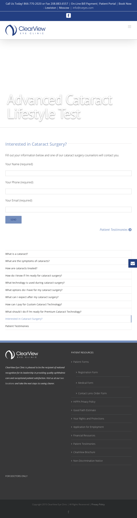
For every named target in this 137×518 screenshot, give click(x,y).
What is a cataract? (16, 254)
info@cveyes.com (83, 7)
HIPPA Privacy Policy (84, 401)
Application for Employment (88, 427)
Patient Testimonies (84, 443)
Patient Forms (81, 361)
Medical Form (85, 382)
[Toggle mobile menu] (130, 26)
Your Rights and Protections (88, 418)
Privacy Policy (98, 504)
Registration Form (88, 372)
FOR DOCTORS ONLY (16, 476)
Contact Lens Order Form (92, 393)
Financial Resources (84, 435)
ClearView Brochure (84, 452)
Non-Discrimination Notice (88, 460)
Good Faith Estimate (84, 410)
